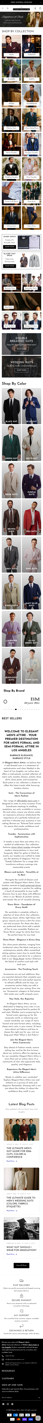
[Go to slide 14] (32, 709)
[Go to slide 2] (4, 709)
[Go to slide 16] (36, 709)
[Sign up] (39, 1398)
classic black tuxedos (20, 847)
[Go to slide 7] (16, 709)
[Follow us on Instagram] (7, 1404)
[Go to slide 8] (18, 709)
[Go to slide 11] (25, 709)
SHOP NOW (21, 349)
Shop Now (9, 247)
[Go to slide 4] (9, 709)
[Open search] (7, 8)
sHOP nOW (9, 266)
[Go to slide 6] (13, 709)
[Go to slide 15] (34, 709)
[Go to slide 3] (6, 709)
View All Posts (21, 1265)
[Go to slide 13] (29, 709)
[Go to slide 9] (20, 709)
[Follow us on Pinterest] (12, 1404)
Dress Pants (18, 959)
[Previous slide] (2, 2)
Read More (10, 1161)
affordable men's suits (27, 801)
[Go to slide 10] (22, 709)
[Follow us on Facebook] (3, 1404)
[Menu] (2, 8)
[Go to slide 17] (38, 709)
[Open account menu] (35, 8)
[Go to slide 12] (27, 709)
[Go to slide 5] (11, 709)
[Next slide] (40, 2)
